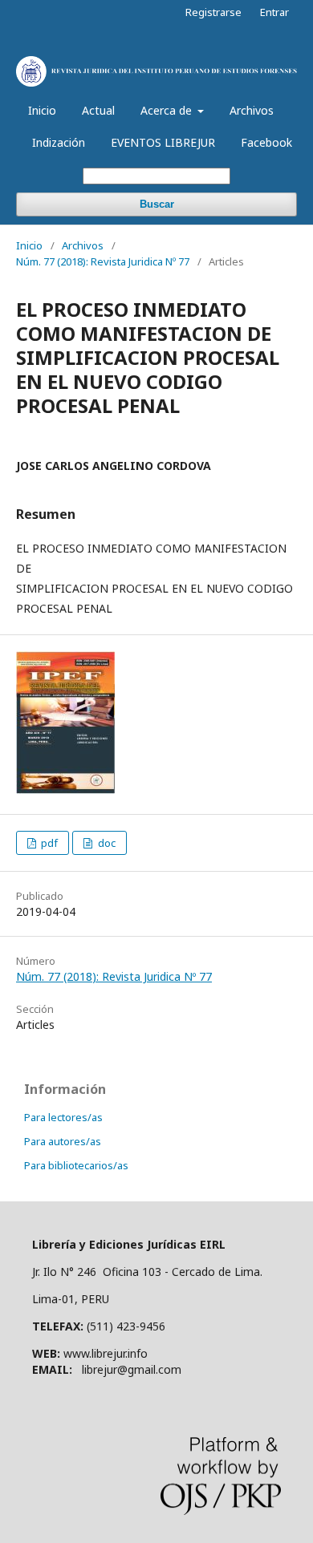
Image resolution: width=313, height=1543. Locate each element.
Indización (58, 142)
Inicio (42, 110)
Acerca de (167, 110)
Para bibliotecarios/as (76, 1165)
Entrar (274, 12)
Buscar (157, 204)
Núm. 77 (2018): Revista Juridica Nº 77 (102, 261)
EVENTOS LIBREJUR (163, 142)
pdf (48, 843)
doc (106, 843)
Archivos (252, 110)
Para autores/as (62, 1141)
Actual (98, 110)
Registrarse (213, 12)
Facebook (266, 142)
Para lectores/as (63, 1117)
